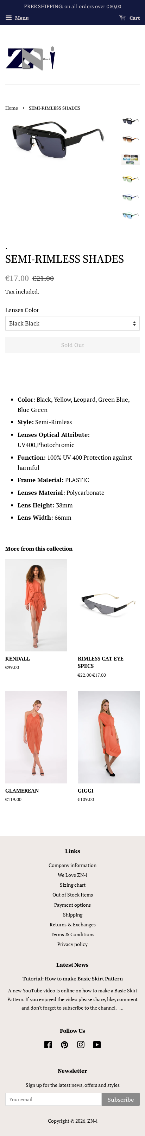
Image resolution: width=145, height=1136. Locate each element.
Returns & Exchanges (73, 924)
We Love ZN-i (72, 875)
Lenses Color (22, 310)
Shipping (72, 914)
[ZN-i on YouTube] (97, 1046)
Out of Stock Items (72, 894)
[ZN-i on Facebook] (48, 1046)
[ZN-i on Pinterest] (64, 1046)
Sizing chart (73, 884)
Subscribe (121, 1099)
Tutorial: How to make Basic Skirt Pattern (73, 978)
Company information (72, 865)
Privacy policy (72, 944)
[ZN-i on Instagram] (80, 1046)
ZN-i (92, 1120)
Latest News (72, 964)
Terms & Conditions (72, 934)
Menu (21, 17)
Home (11, 108)
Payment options (72, 904)
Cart (134, 17)
